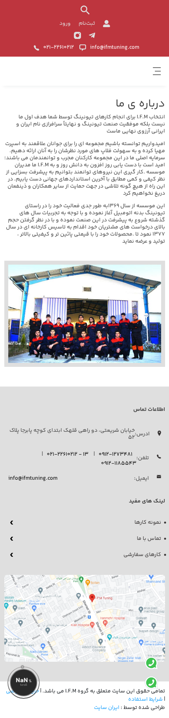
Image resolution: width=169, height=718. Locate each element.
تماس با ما (149, 538)
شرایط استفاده (145, 699)
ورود (65, 24)
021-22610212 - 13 (67, 454)
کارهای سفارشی (142, 554)
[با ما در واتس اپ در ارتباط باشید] (151, 665)
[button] (157, 71)
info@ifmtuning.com (114, 48)
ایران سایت (106, 707)
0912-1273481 (115, 454)
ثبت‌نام (87, 24)
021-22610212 (58, 48)
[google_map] (84, 618)
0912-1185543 (118, 463)
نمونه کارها (147, 522)
